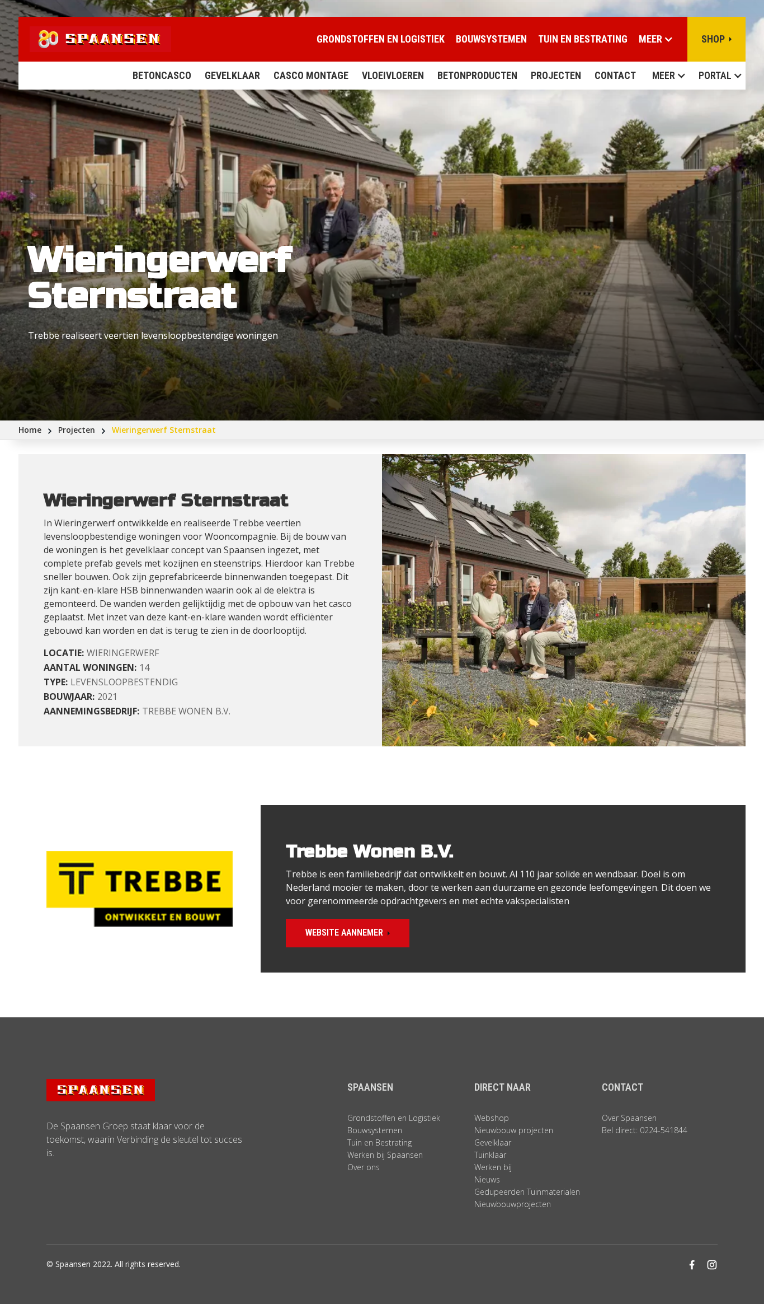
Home (29, 429)
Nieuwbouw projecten (513, 1130)
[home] (94, 39)
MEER (663, 75)
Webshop (491, 1118)
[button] (665, 76)
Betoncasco (162, 75)
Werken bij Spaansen (385, 1154)
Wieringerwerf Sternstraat (164, 429)
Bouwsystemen (491, 39)
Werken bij (493, 1167)
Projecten (556, 75)
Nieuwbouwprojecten (512, 1204)
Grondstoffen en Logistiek (393, 1118)
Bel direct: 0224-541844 (644, 1130)
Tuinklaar (490, 1154)
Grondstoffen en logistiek (381, 39)
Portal (715, 75)
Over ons (363, 1167)
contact (615, 75)
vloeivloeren (393, 75)
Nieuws (487, 1179)
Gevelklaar (232, 75)
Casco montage (310, 75)
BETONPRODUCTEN (477, 75)
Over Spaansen (629, 1118)
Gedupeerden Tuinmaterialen (527, 1191)
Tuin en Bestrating (583, 39)
